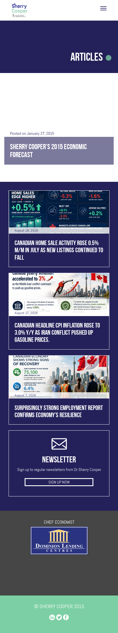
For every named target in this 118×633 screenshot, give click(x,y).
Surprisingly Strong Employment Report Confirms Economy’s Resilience (59, 411)
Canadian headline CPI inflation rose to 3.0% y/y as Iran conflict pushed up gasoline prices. (57, 333)
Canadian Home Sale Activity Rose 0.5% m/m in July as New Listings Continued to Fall (59, 250)
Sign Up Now (59, 482)
